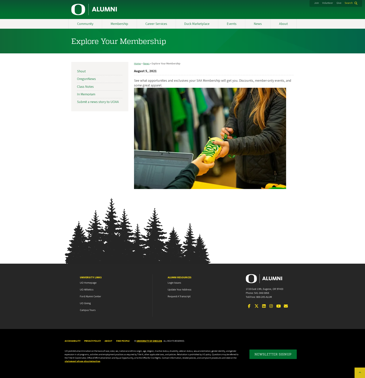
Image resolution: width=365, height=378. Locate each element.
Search (349, 3)
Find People (123, 341)
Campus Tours (87, 310)
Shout (81, 71)
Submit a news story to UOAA (98, 102)
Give (338, 3)
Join (316, 3)
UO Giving (85, 303)
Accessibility (72, 341)
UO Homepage (88, 283)
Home (137, 64)
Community (85, 23)
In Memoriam (86, 94)
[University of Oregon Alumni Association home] (94, 9)
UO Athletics (86, 290)
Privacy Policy (92, 341)
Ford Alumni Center (90, 296)
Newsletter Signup (273, 354)
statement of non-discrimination (82, 361)
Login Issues (174, 283)
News (258, 23)
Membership (119, 23)
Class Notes (85, 86)
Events (231, 23)
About (283, 23)
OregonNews (86, 79)
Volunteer (327, 3)
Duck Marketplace (196, 23)
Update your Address (179, 290)
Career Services (156, 23)
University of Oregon (149, 341)
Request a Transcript (179, 296)
